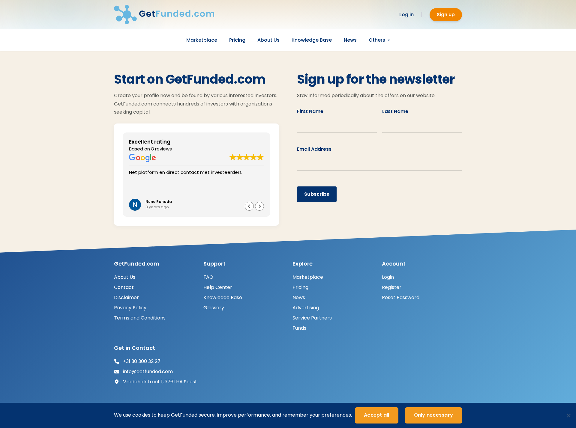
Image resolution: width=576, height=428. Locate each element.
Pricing (237, 40)
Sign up (446, 14)
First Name (310, 111)
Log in (406, 14)
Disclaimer (126, 297)
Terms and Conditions (140, 317)
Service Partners (312, 317)
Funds (299, 328)
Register (391, 287)
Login (388, 277)
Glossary (213, 307)
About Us (268, 40)
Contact (124, 287)
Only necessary (433, 415)
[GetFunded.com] (168, 14)
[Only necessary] (569, 415)
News (350, 40)
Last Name (395, 111)
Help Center (217, 287)
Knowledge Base (312, 40)
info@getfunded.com (148, 371)
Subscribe (316, 194)
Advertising (305, 307)
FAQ (208, 277)
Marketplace (201, 40)
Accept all (376, 415)
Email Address (314, 149)
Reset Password (400, 297)
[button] (259, 206)
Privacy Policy (130, 307)
